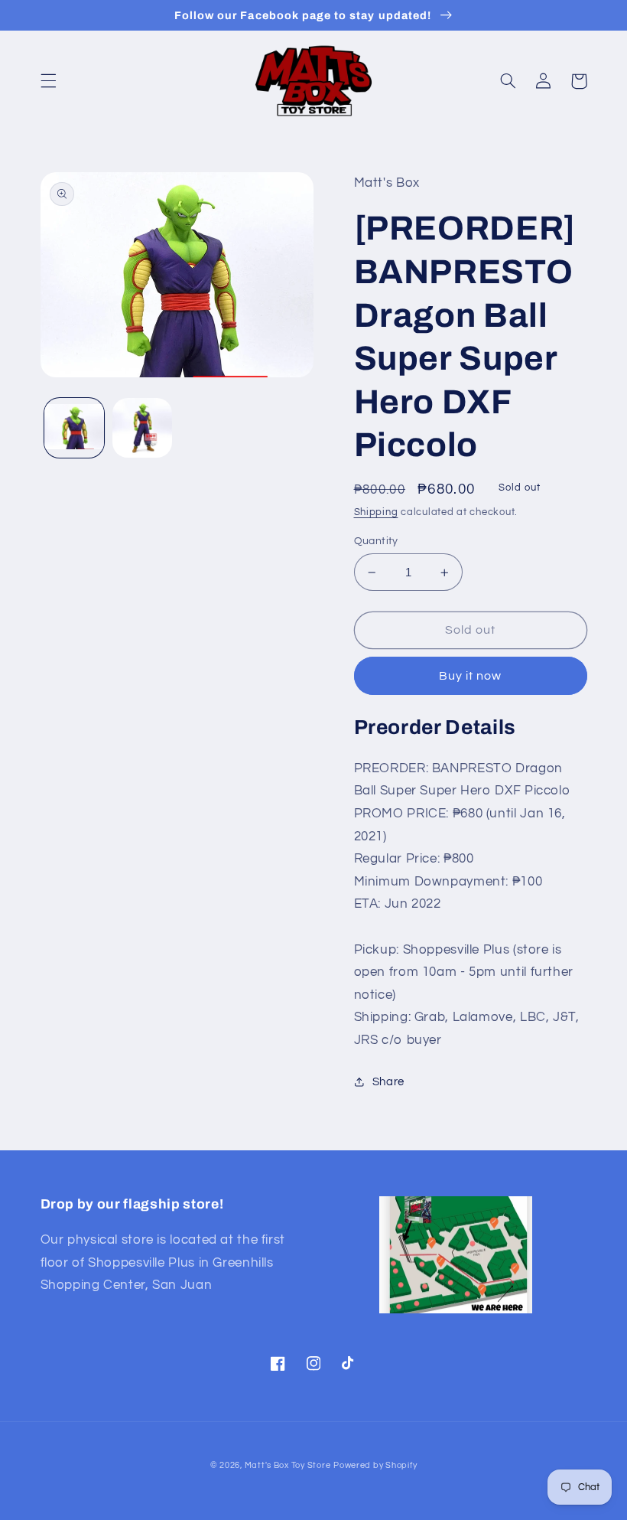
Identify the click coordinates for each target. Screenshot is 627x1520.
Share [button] (388, 1082)
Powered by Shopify (375, 1465)
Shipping (376, 512)
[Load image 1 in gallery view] (74, 428)
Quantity (376, 541)
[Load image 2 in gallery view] (142, 428)
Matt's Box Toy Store (288, 1465)
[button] (48, 81)
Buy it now (470, 676)
